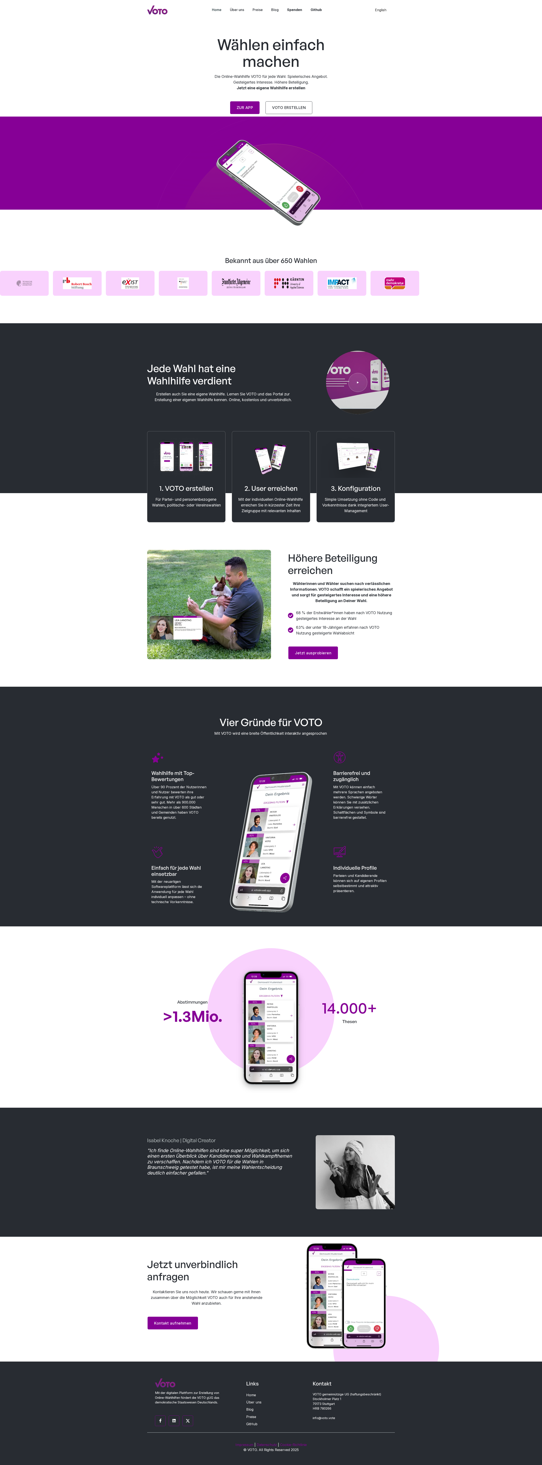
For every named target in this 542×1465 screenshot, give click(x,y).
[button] (383, 10)
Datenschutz (267, 1445)
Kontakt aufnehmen (172, 1323)
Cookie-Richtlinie (293, 1445)
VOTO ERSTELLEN (289, 107)
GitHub (251, 1424)
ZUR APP (245, 107)
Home (251, 1395)
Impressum (244, 1445)
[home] (157, 10)
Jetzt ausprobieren (313, 653)
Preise (251, 1417)
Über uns (253, 1402)
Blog (249, 1409)
